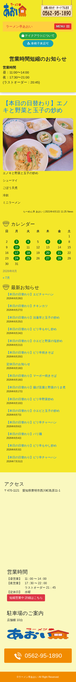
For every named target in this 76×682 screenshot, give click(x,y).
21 (59, 252)
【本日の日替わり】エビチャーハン (30, 294)
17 (16, 252)
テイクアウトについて (39, 35)
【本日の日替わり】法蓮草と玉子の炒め (33, 317)
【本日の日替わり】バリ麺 (24, 434)
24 (16, 258)
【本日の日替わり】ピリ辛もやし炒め (31, 329)
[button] (62, 26)
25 (28, 258)
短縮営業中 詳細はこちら (26, 597)
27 (47, 258)
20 (47, 252)
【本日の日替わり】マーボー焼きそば (31, 375)
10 (16, 247)
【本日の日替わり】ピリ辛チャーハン (31, 422)
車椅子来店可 (39, 43)
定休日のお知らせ (18, 364)
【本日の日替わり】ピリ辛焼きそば (30, 352)
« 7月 (6, 277)
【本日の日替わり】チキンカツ (27, 305)
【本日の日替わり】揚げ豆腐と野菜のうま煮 (35, 387)
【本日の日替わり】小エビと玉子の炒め (33, 410)
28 (59, 258)
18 (28, 252)
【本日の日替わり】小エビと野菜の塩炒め (34, 340)
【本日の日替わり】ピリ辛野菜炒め (30, 399)
